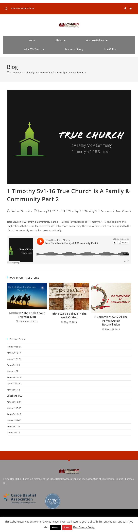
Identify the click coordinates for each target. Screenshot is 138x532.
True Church (123, 211)
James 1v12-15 (14, 420)
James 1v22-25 (14, 358)
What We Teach (32, 49)
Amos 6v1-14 (13, 389)
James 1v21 (12, 371)
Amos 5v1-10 (13, 426)
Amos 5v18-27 (14, 401)
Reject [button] (67, 527)
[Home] (8, 72)
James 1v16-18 (14, 408)
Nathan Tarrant (20, 211)
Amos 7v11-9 (13, 365)
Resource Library (74, 49)
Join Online (110, 49)
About (59, 40)
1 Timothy (72, 211)
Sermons (106, 211)
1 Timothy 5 (89, 211)
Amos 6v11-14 (14, 377)
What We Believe (95, 40)
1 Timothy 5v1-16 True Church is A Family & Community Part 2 (55, 72)
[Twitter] (130, 8)
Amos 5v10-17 (14, 414)
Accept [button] (55, 527)
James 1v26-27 (14, 346)
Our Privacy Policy (84, 527)
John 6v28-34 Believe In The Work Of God (69, 315)
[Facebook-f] (125, 8)
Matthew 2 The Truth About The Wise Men (27, 315)
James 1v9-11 (13, 432)
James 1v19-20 (14, 383)
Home (31, 40)
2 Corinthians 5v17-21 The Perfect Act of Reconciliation (111, 320)
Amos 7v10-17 (14, 352)
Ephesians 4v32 (14, 395)
